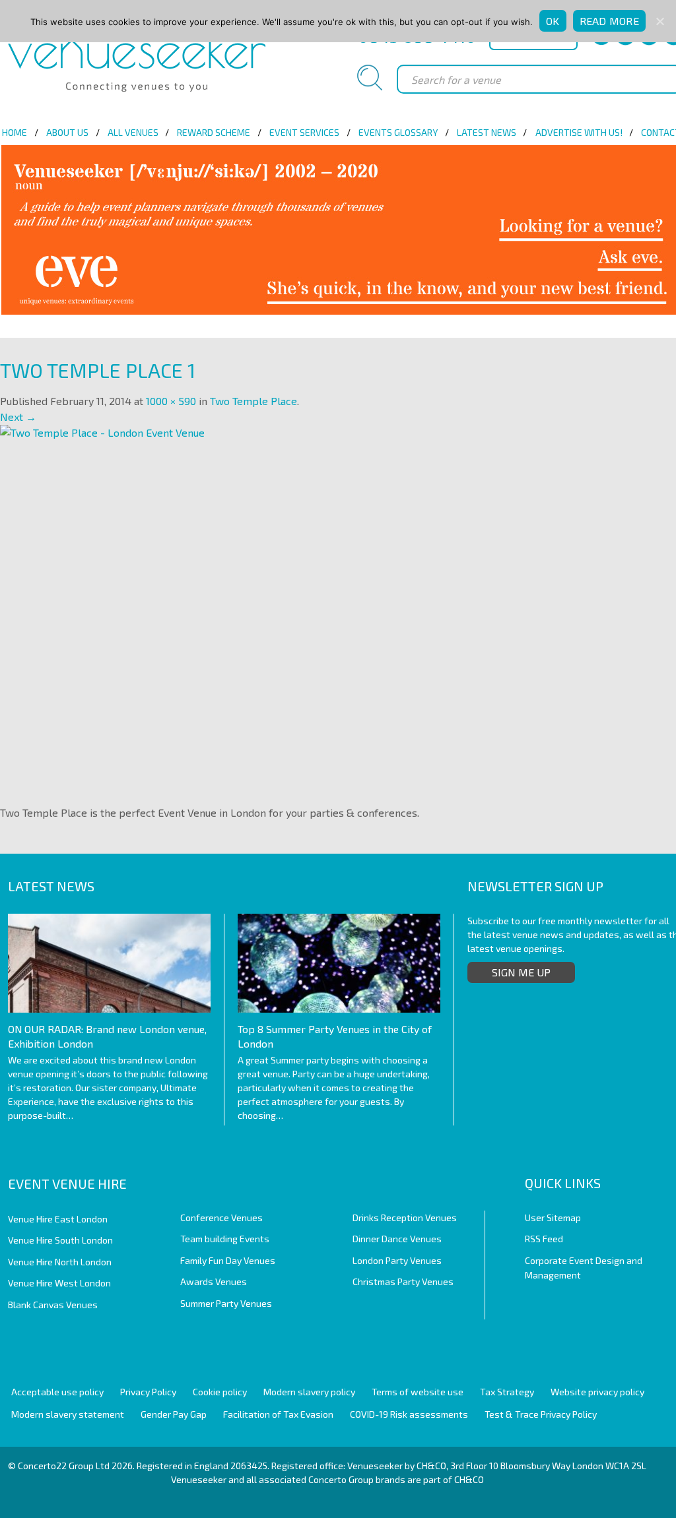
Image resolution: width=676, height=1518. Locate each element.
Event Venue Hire (67, 1183)
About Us (67, 132)
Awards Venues (213, 1281)
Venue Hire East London (58, 1218)
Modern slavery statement (67, 1414)
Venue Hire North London (60, 1261)
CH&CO (469, 1479)
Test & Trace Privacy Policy (541, 1414)
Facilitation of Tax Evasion (278, 1414)
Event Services (304, 132)
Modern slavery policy (309, 1391)
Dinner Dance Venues (397, 1238)
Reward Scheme (213, 132)
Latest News (486, 132)
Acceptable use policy (57, 1391)
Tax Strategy (507, 1391)
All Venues (133, 132)
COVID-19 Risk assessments (409, 1414)
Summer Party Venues (226, 1303)
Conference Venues (221, 1217)
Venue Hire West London (59, 1282)
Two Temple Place (253, 401)
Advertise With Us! (579, 132)
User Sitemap (553, 1217)
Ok (553, 21)
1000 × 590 (171, 401)
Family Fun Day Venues (227, 1260)
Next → (18, 416)
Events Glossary (398, 132)
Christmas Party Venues (403, 1281)
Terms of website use (417, 1391)
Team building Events (224, 1238)
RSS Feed (544, 1238)
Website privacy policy (597, 1391)
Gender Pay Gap (174, 1414)
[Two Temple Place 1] (317, 610)
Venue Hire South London (60, 1240)
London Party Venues (397, 1260)
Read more (609, 21)
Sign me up (521, 972)
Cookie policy (220, 1391)
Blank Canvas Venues (53, 1304)
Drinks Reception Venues (405, 1217)
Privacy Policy (148, 1391)
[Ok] (659, 21)
